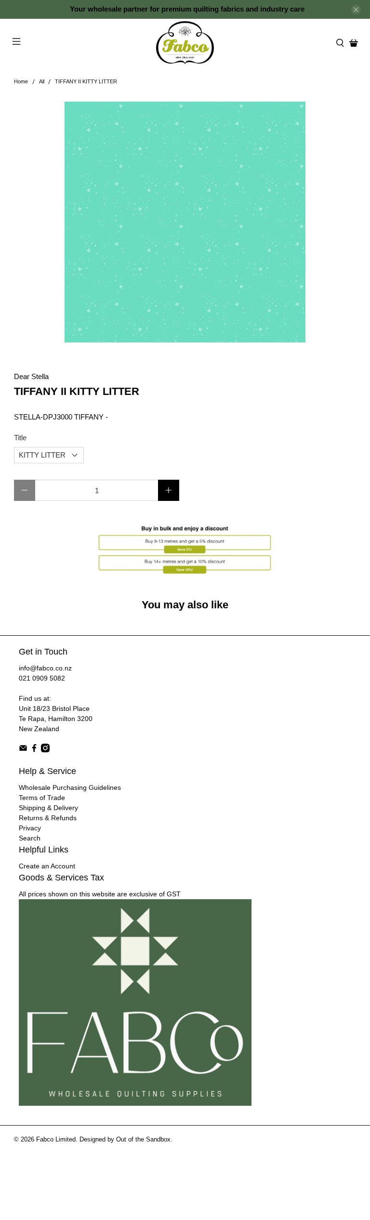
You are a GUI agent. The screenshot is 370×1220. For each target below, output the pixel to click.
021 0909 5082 (42, 678)
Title (20, 437)
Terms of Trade (42, 797)
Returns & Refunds (48, 818)
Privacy (30, 828)
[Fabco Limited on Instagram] (45, 750)
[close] (356, 9)
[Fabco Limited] (185, 42)
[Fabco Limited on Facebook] (34, 750)
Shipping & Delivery (48, 808)
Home (21, 81)
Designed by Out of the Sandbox (125, 1139)
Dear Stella (31, 376)
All (41, 81)
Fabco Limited (56, 1139)
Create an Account (47, 866)
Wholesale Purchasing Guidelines (70, 787)
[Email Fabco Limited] (23, 750)
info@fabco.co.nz (45, 668)
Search (29, 838)
